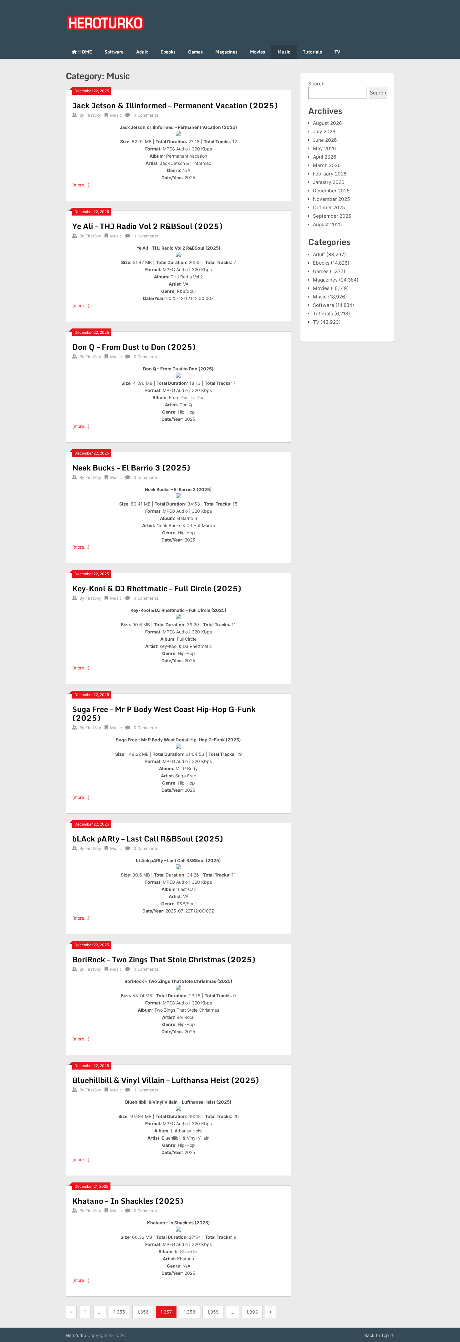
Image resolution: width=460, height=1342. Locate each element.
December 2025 (331, 191)
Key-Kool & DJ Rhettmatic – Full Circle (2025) (156, 588)
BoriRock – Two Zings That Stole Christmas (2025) (163, 959)
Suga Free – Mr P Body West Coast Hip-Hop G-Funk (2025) (164, 713)
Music (284, 51)
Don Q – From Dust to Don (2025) (134, 347)
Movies (257, 51)
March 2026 (327, 165)
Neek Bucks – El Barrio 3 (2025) (131, 467)
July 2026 (324, 132)
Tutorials (312, 51)
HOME (84, 51)
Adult (142, 51)
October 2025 (329, 208)
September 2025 (332, 216)
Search (316, 84)
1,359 (213, 1311)
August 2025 (327, 224)
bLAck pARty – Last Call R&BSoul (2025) (147, 838)
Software (114, 51)
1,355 (119, 1311)
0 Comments (146, 115)
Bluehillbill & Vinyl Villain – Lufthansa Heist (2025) (165, 1080)
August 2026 (327, 123)
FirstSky (93, 115)
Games (195, 51)
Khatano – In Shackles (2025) (127, 1201)
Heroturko (76, 1335)
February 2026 (330, 174)
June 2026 (325, 140)
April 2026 (324, 157)
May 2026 (324, 148)
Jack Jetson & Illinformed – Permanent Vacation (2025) (175, 105)
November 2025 (331, 199)
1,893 (252, 1311)
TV (337, 51)
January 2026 (329, 182)
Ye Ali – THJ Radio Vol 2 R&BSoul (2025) (147, 226)
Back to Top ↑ (379, 1335)
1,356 (143, 1311)
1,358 (189, 1311)
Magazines (226, 51)
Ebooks (168, 51)
